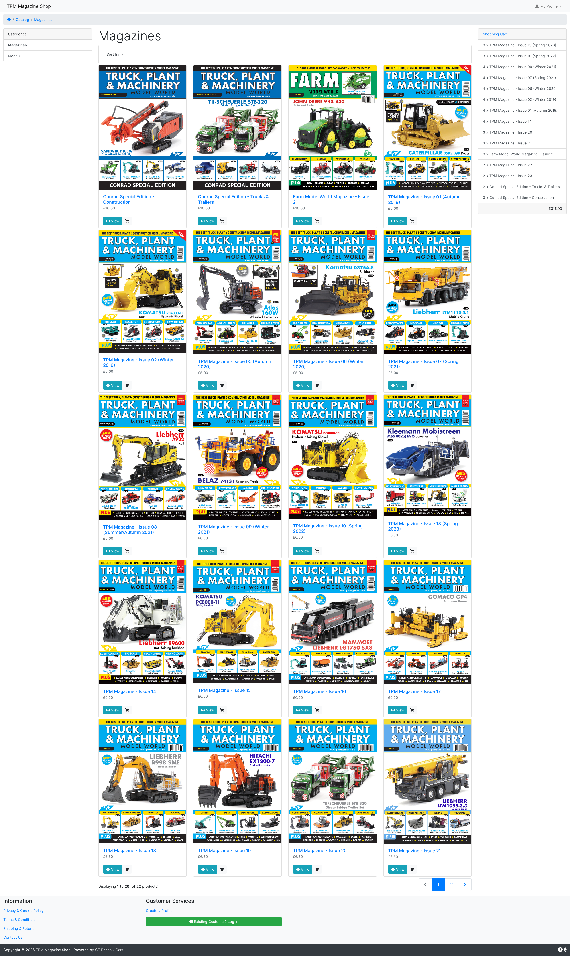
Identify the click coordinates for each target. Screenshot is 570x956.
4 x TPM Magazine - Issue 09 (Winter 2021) (519, 67)
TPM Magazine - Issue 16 (319, 691)
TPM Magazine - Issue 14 (129, 691)
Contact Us (12, 937)
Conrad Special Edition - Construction (128, 199)
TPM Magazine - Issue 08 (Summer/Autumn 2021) (130, 529)
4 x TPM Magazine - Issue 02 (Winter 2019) (519, 99)
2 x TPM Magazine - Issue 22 (507, 165)
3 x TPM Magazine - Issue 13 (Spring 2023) (519, 45)
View (114, 221)
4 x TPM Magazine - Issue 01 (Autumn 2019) (520, 110)
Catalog (22, 19)
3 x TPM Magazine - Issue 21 (507, 143)
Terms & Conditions (19, 919)
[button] (548, 6)
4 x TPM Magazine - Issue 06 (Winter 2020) (520, 88)
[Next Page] (465, 884)
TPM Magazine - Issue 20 (320, 850)
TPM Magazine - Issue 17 (414, 691)
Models (14, 56)
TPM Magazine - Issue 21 (414, 850)
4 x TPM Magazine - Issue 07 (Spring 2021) (519, 77)
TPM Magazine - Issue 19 (224, 850)
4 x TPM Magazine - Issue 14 (507, 121)
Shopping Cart (495, 34)
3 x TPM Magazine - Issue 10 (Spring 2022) (519, 56)
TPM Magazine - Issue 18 (129, 850)
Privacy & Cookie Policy (23, 910)
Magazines (43, 19)
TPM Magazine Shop (29, 6)
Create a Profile (159, 910)
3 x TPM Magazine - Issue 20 (507, 132)
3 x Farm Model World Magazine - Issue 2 (518, 154)
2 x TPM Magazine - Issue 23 (507, 176)
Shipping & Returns (19, 928)
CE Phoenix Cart (109, 950)
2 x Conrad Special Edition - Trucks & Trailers (521, 186)
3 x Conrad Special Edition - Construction (518, 197)
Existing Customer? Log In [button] (215, 921)
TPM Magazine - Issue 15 (224, 690)
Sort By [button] (113, 54)
